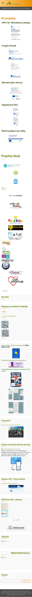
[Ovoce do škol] (16, 165)
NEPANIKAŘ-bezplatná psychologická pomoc (13, 360)
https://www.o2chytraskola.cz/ (9, 483)
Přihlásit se (13, 593)
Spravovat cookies (20, 594)
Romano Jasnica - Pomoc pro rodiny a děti (13, 345)
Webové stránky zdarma (8, 591)
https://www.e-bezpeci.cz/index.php (11, 425)
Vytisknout (5, 291)
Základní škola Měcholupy (13, 3)
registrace (19, 593)
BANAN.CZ (18, 591)
